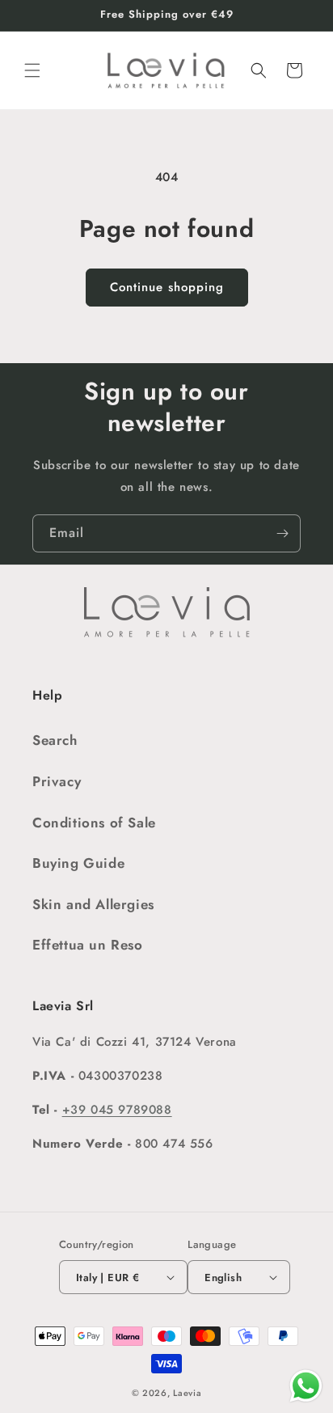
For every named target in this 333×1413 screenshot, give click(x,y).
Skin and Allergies (93, 904)
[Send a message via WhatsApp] (306, 1386)
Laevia (187, 1392)
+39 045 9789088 (117, 1110)
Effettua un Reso (87, 944)
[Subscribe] (282, 533)
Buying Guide (78, 863)
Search (55, 740)
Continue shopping (167, 287)
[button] (32, 70)
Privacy (56, 781)
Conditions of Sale (94, 822)
